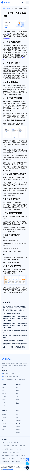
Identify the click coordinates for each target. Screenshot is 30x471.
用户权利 (18, 432)
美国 (17, 388)
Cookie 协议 (10, 469)
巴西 (17, 394)
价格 (3, 391)
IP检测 (10, 443)
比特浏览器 (22, 446)
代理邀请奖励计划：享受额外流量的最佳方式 (15, 331)
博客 (8, 9)
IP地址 (3, 400)
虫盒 (11, 449)
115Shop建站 (22, 458)
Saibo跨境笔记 (5, 446)
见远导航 (4, 458)
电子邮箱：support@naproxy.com (11, 374)
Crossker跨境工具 (20, 455)
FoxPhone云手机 (12, 458)
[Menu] (27, 2)
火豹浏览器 (14, 446)
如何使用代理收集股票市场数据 (11, 313)
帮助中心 (18, 414)
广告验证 (4, 417)
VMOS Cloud (18, 449)
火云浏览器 (4, 452)
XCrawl (16, 443)
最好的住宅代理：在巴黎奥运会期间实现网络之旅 (15, 336)
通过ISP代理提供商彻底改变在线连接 (13, 310)
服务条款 (18, 426)
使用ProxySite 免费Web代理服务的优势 (14, 347)
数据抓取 (4, 414)
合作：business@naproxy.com (10, 376)
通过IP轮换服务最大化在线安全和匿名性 (14, 307)
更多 (17, 403)
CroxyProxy (4, 403)
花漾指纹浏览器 (5, 462)
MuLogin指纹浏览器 (17, 462)
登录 (23, 2)
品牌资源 (18, 420)
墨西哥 (17, 400)
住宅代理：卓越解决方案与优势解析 (13, 341)
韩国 (17, 397)
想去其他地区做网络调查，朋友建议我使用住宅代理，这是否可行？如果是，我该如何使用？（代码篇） (15, 318)
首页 (4, 9)
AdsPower (4, 443)
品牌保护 (4, 426)
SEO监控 (4, 420)
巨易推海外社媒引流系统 (8, 455)
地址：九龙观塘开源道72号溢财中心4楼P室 (14, 379)
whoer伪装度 (5, 449)
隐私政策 (5, 469)
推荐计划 (4, 394)
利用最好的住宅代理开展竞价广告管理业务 (15, 344)
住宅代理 (4, 397)
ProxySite (4, 406)
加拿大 (17, 391)
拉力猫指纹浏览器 (14, 452)
